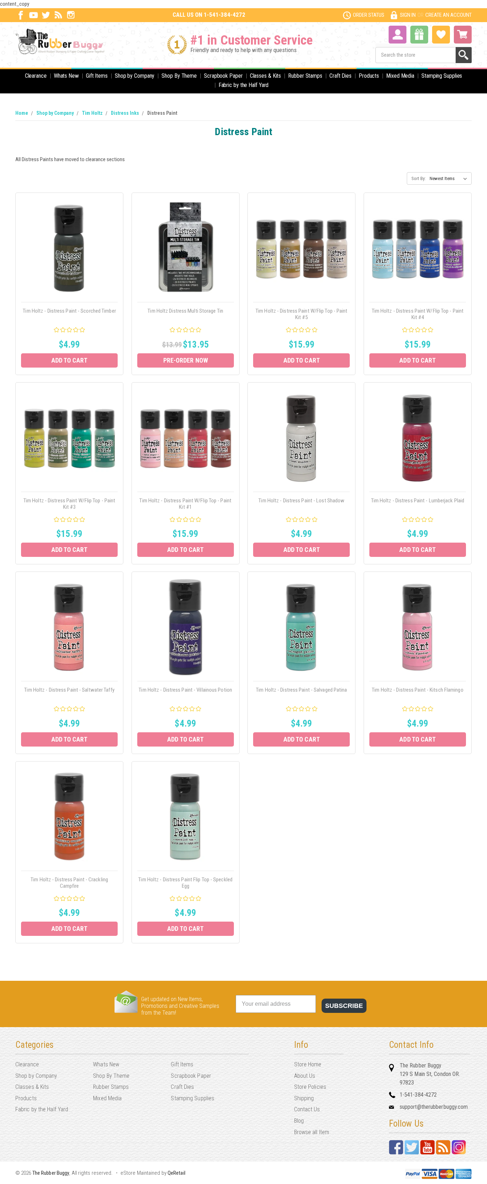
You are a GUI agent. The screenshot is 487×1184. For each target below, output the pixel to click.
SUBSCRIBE (344, 1005)
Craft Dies (340, 75)
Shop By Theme (179, 75)
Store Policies (310, 1086)
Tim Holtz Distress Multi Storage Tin (185, 311)
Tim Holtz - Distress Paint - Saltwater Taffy (69, 690)
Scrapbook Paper (223, 75)
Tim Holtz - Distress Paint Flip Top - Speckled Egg (185, 882)
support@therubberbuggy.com (434, 1106)
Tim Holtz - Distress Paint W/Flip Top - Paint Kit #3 (70, 503)
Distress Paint (162, 113)
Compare (67, 256)
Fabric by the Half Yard (244, 85)
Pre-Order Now (185, 360)
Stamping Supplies (441, 75)
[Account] (397, 34)
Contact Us (307, 1109)
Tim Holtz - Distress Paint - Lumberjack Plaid (418, 500)
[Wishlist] (441, 34)
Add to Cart (69, 360)
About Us (305, 1075)
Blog (299, 1120)
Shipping (304, 1098)
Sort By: (418, 178)
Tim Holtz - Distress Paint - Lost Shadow (301, 500)
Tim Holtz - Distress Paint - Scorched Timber (69, 311)
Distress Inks (125, 113)
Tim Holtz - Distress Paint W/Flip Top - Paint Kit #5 (302, 314)
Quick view (69, 240)
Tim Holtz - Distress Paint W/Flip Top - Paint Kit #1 (185, 503)
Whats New (66, 75)
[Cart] (463, 34)
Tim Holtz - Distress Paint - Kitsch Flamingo (417, 690)
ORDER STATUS (368, 15)
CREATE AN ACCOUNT (448, 15)
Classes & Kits (265, 75)
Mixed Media (400, 75)
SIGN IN (408, 15)
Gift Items (97, 75)
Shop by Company (135, 75)
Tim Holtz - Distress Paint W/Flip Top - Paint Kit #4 (418, 314)
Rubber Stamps (305, 75)
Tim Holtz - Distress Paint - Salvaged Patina (301, 690)
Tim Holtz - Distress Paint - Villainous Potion (185, 690)
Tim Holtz (92, 113)
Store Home (308, 1064)
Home (21, 113)
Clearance (36, 75)
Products (369, 75)
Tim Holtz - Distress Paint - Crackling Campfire (69, 882)
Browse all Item (311, 1132)
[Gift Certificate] (419, 34)
